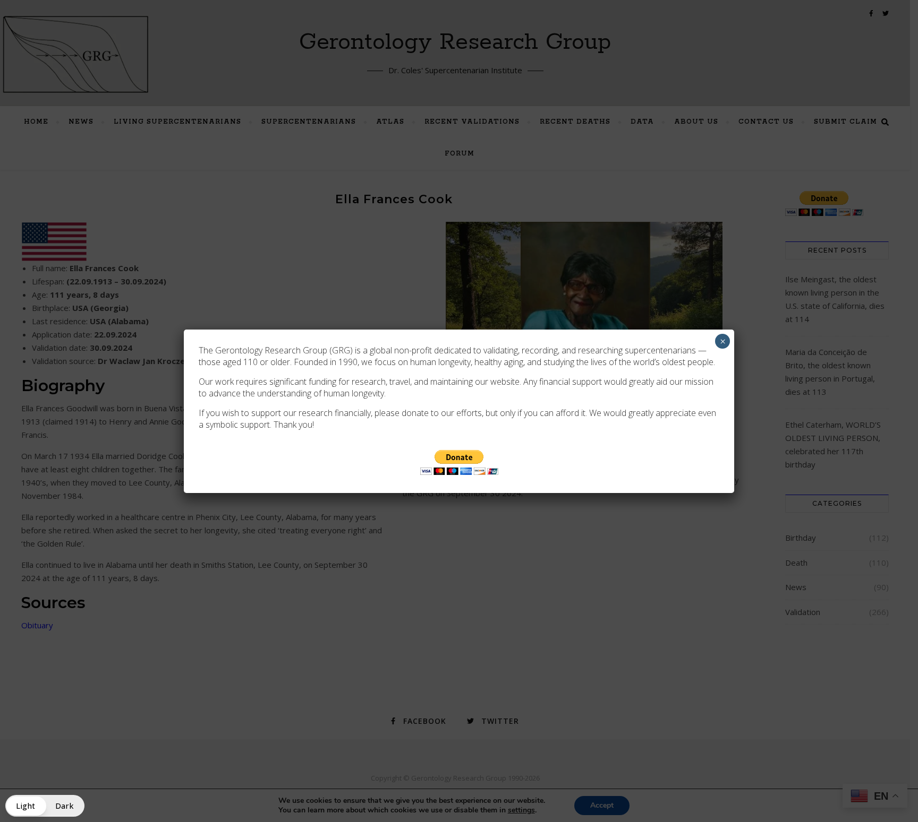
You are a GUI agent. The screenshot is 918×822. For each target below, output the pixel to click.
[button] (44, 806)
